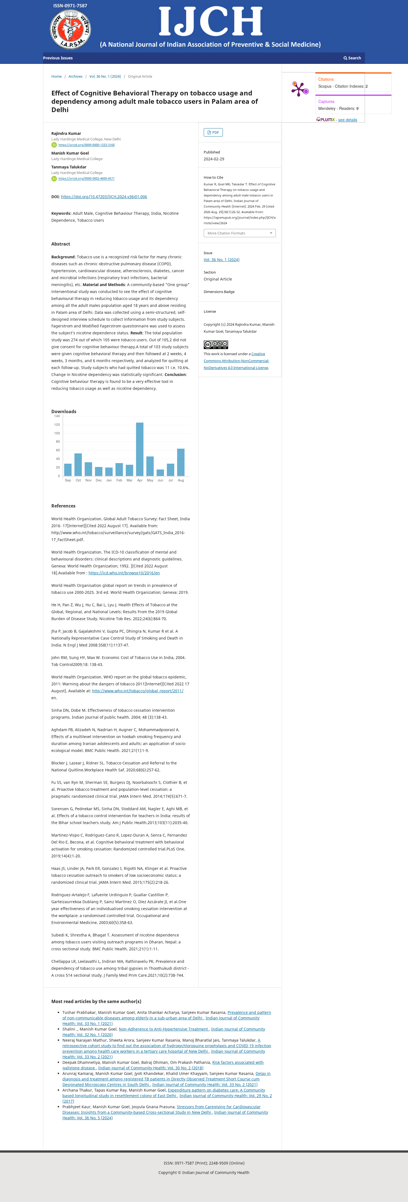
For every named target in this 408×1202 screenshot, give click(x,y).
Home (56, 76)
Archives (75, 76)
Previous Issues (58, 57)
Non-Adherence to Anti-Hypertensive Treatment (164, 1029)
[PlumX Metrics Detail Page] (298, 89)
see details (347, 119)
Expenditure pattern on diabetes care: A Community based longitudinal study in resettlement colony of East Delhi (163, 1092)
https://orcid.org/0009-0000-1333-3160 (87, 145)
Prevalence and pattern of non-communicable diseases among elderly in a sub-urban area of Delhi (166, 1015)
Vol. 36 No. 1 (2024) (105, 76)
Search (354, 57)
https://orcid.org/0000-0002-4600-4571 (87, 179)
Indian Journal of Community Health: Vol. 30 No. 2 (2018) (150, 1067)
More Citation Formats (226, 233)
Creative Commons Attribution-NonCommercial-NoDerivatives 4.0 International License (236, 360)
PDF (215, 132)
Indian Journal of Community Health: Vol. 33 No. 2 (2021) (205, 1084)
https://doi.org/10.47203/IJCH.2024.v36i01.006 (104, 196)
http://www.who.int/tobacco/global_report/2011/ (137, 690)
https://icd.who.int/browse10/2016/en (124, 572)
